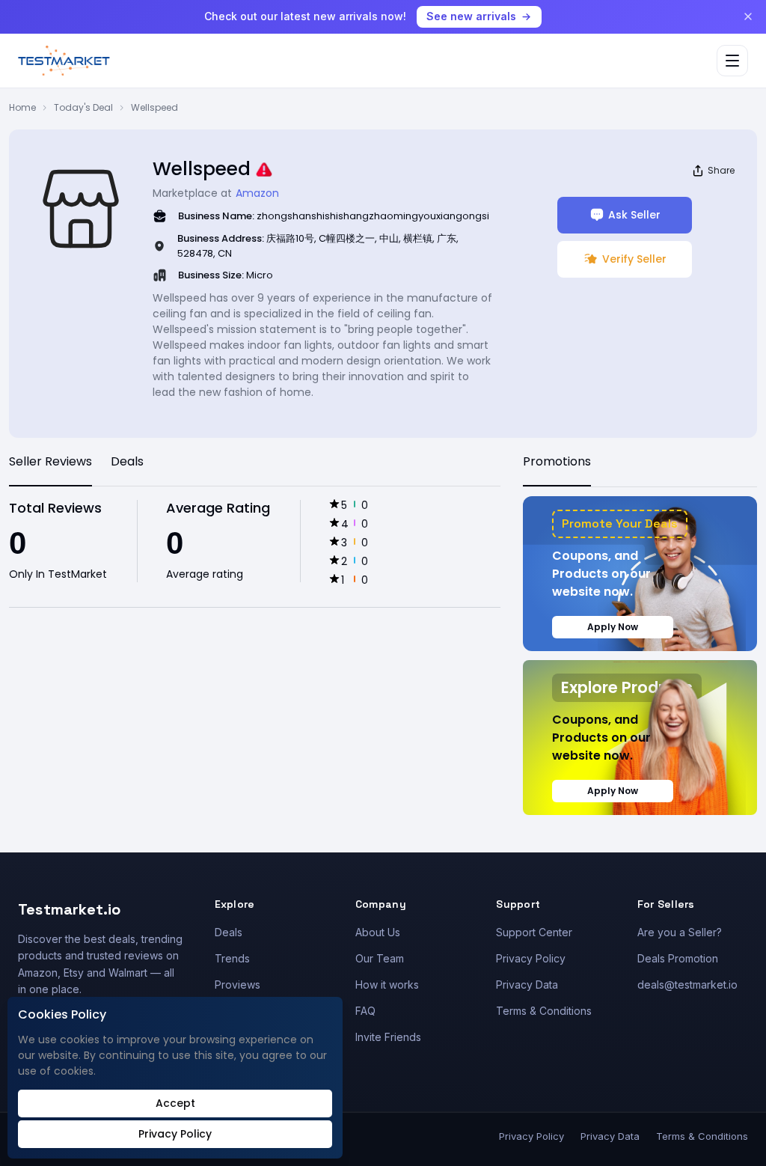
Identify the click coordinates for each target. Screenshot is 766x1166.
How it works (387, 984)
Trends (232, 958)
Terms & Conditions (544, 1010)
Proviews (237, 984)
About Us (377, 932)
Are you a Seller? (679, 932)
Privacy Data (527, 984)
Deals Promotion (677, 958)
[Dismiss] (748, 16)
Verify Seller (634, 258)
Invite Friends (388, 1037)
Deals (228, 932)
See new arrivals (471, 16)
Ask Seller (634, 214)
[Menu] (732, 60)
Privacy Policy (531, 958)
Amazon (257, 193)
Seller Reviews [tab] (50, 461)
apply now (612, 626)
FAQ (365, 1010)
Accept (175, 1103)
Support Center (534, 932)
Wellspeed (154, 107)
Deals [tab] (127, 461)
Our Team (379, 958)
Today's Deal (83, 107)
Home (22, 107)
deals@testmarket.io (687, 984)
